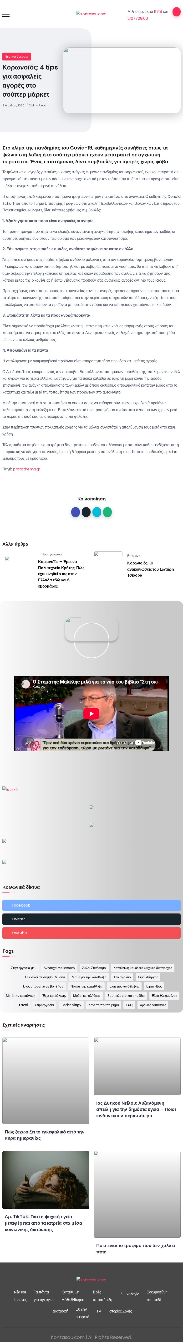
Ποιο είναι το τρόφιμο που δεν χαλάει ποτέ (135, 1248)
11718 (158, 11)
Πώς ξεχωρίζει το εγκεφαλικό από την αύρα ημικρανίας (45, 1135)
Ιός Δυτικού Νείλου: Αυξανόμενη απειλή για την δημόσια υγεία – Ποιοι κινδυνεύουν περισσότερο (136, 1109)
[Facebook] (91, 905)
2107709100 (137, 18)
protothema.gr (26, 469)
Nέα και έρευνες (17, 57)
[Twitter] (91, 919)
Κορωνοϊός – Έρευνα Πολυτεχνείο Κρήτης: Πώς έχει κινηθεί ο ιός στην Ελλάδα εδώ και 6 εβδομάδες (61, 574)
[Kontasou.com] (91, 14)
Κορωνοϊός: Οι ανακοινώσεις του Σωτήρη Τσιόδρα (150, 569)
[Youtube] (91, 933)
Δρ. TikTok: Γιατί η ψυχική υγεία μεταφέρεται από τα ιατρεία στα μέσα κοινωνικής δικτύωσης (43, 1223)
